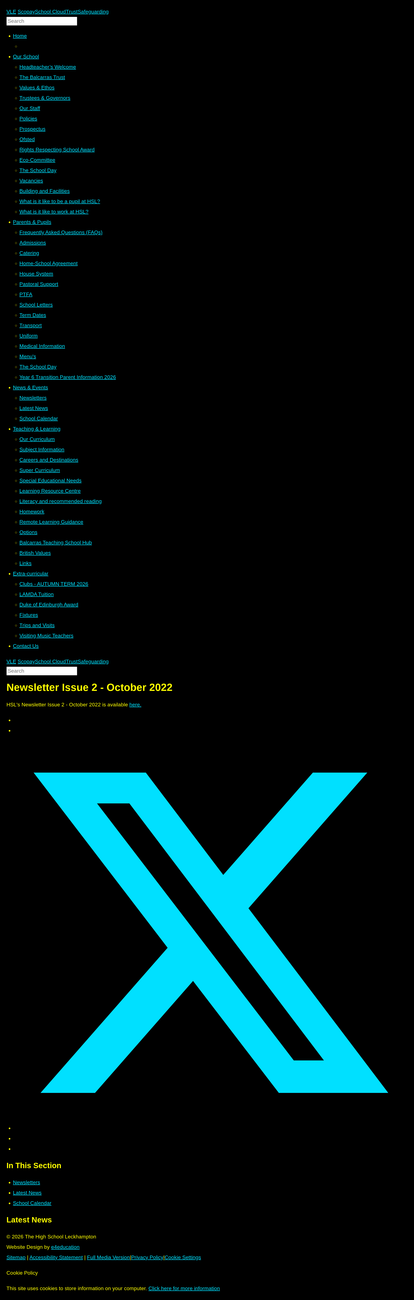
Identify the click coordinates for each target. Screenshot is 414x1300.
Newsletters (26, 1182)
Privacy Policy (147, 1257)
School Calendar (32, 1203)
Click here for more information (184, 1288)
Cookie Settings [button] (183, 1257)
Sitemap (16, 1257)
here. (135, 705)
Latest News (27, 1193)
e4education (65, 1247)
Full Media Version (108, 1257)
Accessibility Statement (56, 1257)
